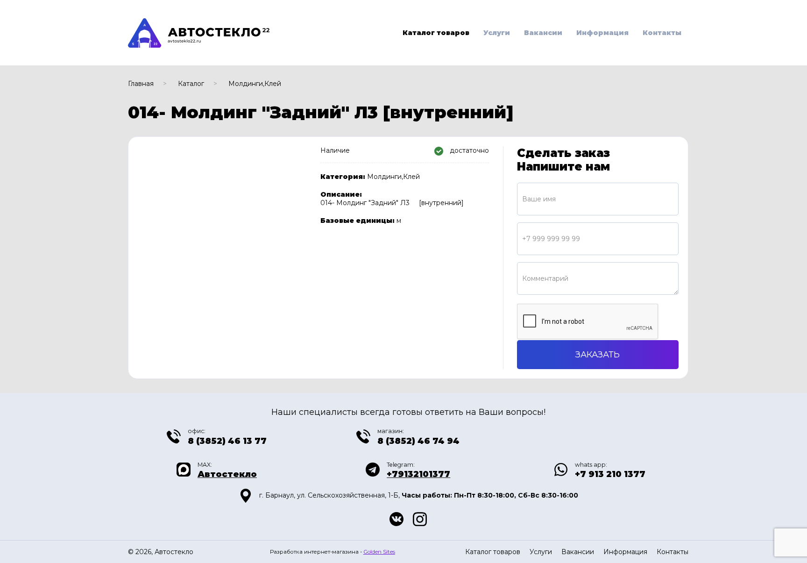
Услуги (496, 33)
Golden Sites (379, 552)
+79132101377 (418, 474)
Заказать (597, 354)
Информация (602, 33)
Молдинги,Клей (254, 83)
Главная (141, 83)
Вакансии (543, 33)
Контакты (662, 33)
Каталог (191, 83)
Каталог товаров (436, 33)
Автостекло (227, 474)
